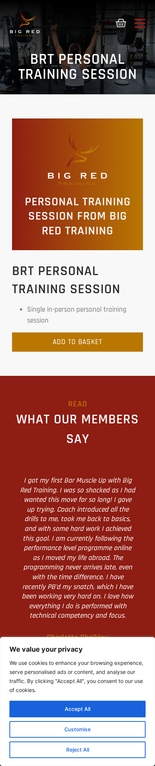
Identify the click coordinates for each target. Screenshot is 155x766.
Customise (77, 729)
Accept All (77, 709)
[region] (77, 701)
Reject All (77, 749)
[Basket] (120, 23)
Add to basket (77, 342)
